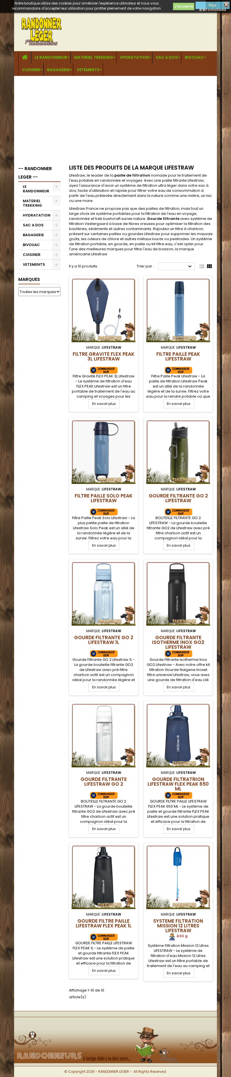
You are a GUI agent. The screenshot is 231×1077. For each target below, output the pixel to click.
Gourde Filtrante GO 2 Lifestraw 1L (103, 640)
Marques (29, 279)
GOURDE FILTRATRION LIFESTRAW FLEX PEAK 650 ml (178, 784)
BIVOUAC (194, 57)
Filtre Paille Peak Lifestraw (178, 356)
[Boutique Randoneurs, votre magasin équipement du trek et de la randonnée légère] (115, 1026)
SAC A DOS (167, 57)
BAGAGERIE (58, 70)
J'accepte (183, 6)
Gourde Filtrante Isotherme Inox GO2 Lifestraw (178, 642)
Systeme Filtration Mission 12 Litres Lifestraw (178, 926)
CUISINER (31, 70)
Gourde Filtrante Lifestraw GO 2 (104, 781)
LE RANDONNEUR (51, 57)
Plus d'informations (212, 6)
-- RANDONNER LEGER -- (35, 172)
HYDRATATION (134, 57)
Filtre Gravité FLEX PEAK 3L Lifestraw (103, 356)
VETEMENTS (88, 70)
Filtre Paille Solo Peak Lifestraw (103, 498)
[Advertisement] (115, 118)
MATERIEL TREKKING (93, 57)
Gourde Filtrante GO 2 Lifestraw (178, 498)
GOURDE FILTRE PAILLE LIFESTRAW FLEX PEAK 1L (104, 923)
